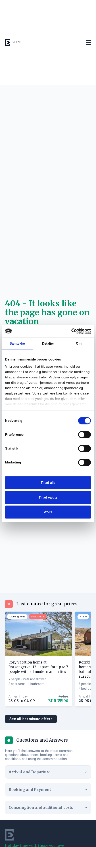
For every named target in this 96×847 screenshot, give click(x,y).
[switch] (84, 434)
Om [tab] (78, 343)
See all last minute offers (30, 719)
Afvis (48, 512)
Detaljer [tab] (48, 343)
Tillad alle (48, 482)
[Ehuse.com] (13, 42)
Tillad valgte (48, 497)
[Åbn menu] (88, 42)
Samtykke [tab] (17, 343)
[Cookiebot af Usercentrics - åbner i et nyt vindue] (71, 331)
